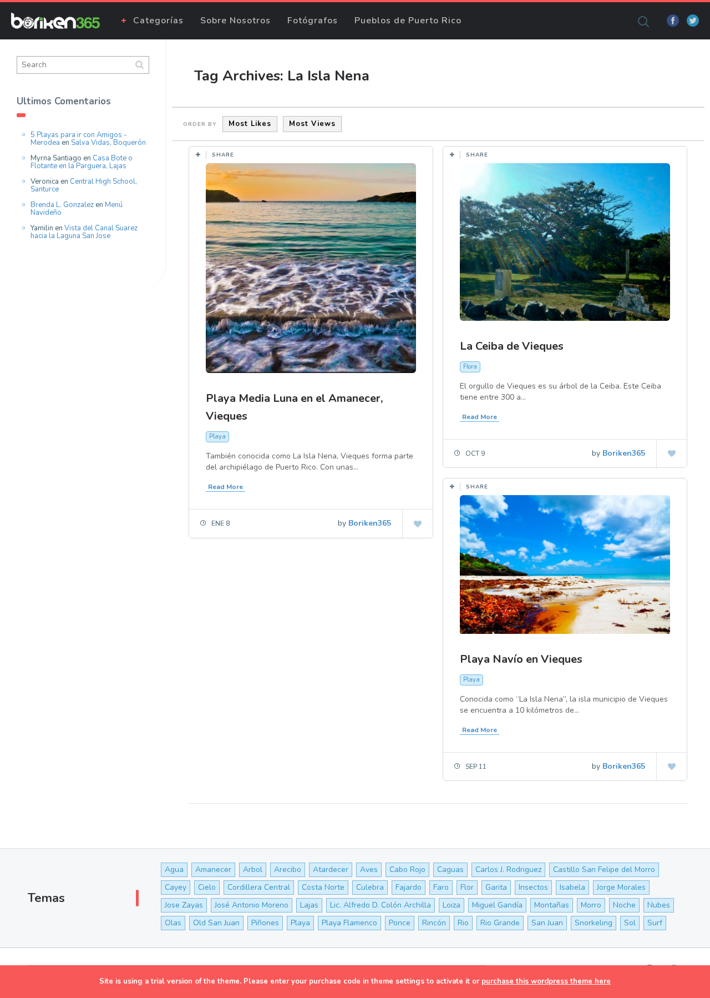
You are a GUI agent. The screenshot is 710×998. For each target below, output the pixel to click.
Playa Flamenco (349, 923)
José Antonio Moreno (251, 905)
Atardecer (330, 869)
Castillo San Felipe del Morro (604, 869)
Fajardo (408, 887)
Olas (173, 923)
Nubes (658, 905)
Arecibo (287, 869)
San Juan (547, 923)
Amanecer (213, 869)
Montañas (551, 905)
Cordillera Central (258, 887)
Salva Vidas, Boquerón (108, 143)
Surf (654, 923)
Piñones (265, 923)
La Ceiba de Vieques (512, 346)
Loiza (451, 905)
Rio (463, 923)
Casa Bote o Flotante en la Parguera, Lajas (82, 162)
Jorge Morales (621, 887)
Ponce (399, 923)
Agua (174, 869)
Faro (441, 887)
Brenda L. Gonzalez (62, 205)
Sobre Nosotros (235, 20)
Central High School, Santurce (84, 185)
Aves (369, 869)
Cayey (175, 887)
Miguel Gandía (497, 905)
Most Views (312, 124)
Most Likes (250, 124)
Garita (496, 887)
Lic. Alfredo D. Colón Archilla (380, 905)
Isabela (572, 887)
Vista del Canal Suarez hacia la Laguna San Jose (84, 232)
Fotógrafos (312, 20)
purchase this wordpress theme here (546, 981)
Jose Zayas (184, 905)
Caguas (450, 869)
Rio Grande (500, 923)
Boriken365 (369, 523)
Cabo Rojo (407, 869)
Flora (470, 366)
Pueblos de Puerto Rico (408, 20)
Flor (467, 887)
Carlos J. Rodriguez (508, 869)
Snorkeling (593, 923)
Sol (630, 923)
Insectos (533, 887)
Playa (217, 436)
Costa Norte (323, 887)
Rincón (434, 923)
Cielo (207, 887)
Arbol (252, 869)
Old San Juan (216, 923)
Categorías (158, 20)
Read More (225, 486)
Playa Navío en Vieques (521, 659)
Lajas (309, 905)
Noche (624, 905)
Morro (591, 905)
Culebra (370, 887)
